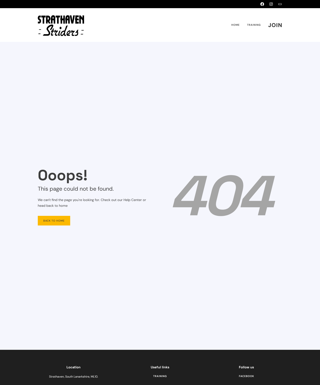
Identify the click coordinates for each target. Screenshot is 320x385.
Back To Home (54, 220)
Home (235, 24)
